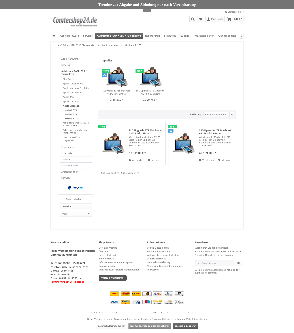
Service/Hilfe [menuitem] (234, 11)
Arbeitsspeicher (69, 171)
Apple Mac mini (71, 101)
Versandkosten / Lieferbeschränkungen (119, 269)
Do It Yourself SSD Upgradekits (72, 139)
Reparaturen (67, 147)
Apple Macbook (71, 105)
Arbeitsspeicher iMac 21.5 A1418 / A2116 (76, 124)
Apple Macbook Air (72, 92)
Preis (64, 213)
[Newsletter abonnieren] (238, 263)
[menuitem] (169, 19)
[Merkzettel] (201, 19)
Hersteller (67, 206)
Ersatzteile (66, 153)
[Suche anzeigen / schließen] (192, 19)
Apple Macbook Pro (73, 83)
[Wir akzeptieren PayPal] (76, 188)
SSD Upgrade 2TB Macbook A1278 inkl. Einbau (150, 92)
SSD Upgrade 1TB (130, 172)
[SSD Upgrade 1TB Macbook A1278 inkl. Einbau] (116, 77)
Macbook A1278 (71, 118)
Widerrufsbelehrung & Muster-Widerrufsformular (163, 257)
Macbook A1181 (71, 110)
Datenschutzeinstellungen (111, 325)
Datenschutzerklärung (158, 262)
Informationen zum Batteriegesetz (116, 262)
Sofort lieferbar (74, 199)
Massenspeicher (69, 165)
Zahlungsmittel (106, 258)
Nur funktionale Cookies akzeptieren (149, 325)
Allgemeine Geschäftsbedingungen (165, 265)
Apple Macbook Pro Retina (76, 88)
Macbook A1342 (71, 114)
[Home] (54, 36)
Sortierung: (195, 114)
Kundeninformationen (158, 251)
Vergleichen (137, 160)
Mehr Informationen (196, 319)
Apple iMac (68, 96)
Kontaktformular (107, 265)
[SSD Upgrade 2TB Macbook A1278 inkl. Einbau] (150, 77)
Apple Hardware (69, 58)
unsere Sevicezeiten (109, 255)
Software (65, 177)
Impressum (153, 269)
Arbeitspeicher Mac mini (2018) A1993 (75, 131)
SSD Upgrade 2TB (110, 172)
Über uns (103, 251)
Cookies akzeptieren (185, 325)
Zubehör (65, 159)
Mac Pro (67, 79)
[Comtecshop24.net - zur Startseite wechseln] (75, 23)
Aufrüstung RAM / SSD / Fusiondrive (74, 72)
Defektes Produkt (108, 247)
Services (65, 64)
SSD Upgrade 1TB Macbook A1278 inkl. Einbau (116, 92)
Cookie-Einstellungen (158, 247)
